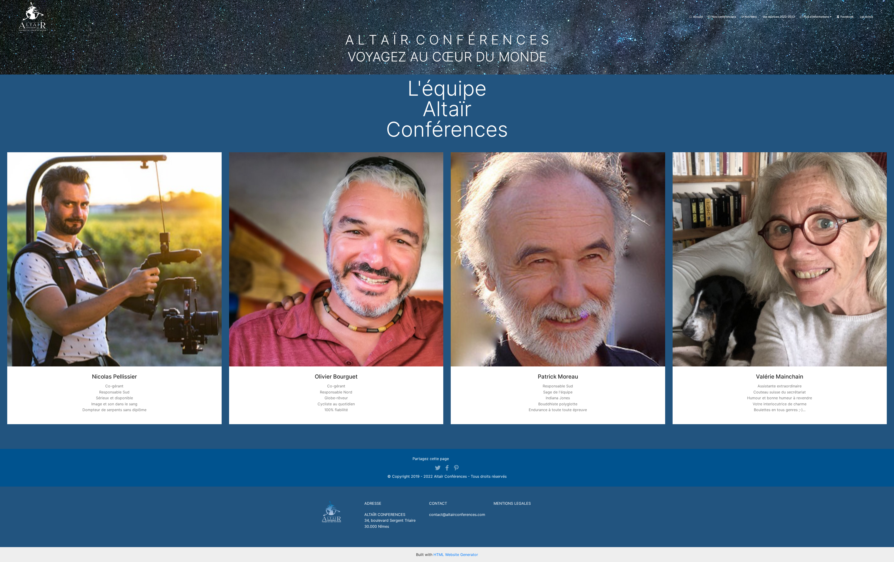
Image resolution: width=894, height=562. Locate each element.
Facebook (847, 16)
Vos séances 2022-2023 (779, 16)
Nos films (751, 16)
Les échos (866, 16)
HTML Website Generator (455, 554)
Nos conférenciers (724, 16)
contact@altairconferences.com (457, 514)
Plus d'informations (816, 16)
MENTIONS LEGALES (512, 503)
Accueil (698, 16)
